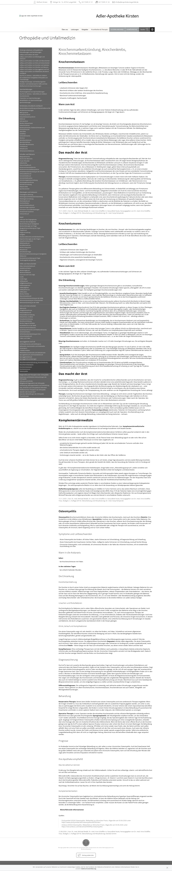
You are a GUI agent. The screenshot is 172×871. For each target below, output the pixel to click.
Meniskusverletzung (26, 321)
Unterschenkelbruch (26, 336)
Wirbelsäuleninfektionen (27, 151)
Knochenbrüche (24, 96)
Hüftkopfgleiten (24, 287)
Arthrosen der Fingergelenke (28, 219)
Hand (21, 217)
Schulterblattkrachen (26, 178)
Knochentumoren (25, 369)
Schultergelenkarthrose (27, 182)
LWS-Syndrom (24, 121)
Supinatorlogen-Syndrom (27, 207)
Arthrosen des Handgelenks (28, 222)
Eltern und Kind (117, 29)
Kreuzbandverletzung (26, 319)
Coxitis (22, 277)
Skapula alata (24, 186)
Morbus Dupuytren (25, 247)
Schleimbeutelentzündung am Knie (30, 334)
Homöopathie (132, 29)
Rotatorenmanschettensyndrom (29, 169)
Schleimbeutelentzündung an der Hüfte (31, 298)
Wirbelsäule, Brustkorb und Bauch (31, 106)
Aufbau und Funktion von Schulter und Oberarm (34, 67)
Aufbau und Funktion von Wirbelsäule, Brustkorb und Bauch (34, 72)
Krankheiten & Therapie (99, 29)
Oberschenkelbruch (25, 296)
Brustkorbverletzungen (27, 110)
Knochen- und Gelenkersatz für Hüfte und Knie (33, 84)
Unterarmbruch (24, 214)
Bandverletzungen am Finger (28, 226)
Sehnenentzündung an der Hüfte (29, 302)
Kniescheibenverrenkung (27, 315)
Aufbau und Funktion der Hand (29, 54)
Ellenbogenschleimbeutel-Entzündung (31, 197)
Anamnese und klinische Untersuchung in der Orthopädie (33, 378)
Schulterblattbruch (25, 176)
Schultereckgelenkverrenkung (29, 180)
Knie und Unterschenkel (28, 306)
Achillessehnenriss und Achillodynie (30, 344)
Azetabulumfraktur (25, 268)
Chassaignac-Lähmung (26, 194)
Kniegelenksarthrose (26, 310)
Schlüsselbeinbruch (25, 174)
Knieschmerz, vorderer (26, 317)
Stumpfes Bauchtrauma (27, 144)
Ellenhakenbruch (25, 201)
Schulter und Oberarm (27, 154)
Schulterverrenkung (26, 184)
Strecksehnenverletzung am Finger (30, 258)
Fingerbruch (23, 230)
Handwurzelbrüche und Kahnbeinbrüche (32, 237)
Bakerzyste (23, 308)
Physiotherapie (24, 396)
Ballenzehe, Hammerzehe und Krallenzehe (32, 346)
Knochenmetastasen (26, 367)
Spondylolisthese (25, 142)
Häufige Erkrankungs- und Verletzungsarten (32, 82)
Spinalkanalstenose (25, 140)
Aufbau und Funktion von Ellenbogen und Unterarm (32, 58)
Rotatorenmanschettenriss (28, 167)
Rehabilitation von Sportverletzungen (31, 100)
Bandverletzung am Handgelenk (29, 224)
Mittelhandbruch (25, 243)
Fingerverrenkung (25, 232)
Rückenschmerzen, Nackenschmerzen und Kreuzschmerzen (32, 128)
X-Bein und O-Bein (25, 338)
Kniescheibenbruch (25, 312)
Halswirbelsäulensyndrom (27, 117)
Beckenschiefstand (25, 272)
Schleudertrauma (25, 136)
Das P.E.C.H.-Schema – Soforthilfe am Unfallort (33, 75)
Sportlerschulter (24, 189)
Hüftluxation (23, 292)
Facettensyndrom (25, 115)
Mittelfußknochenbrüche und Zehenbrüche (32, 353)
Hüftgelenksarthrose (26, 283)
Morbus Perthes (24, 294)
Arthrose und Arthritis (26, 381)
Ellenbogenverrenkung (26, 199)
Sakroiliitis (23, 131)
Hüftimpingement (25, 285)
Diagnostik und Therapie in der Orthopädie (34, 375)
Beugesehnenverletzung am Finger (30, 228)
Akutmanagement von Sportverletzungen (32, 92)
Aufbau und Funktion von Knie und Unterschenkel (34, 63)
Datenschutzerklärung (88, 869)
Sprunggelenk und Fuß (27, 342)
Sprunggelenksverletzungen (28, 359)
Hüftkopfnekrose (25, 289)
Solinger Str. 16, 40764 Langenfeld (64, 2)
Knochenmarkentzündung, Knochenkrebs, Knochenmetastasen (34, 363)
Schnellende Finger (25, 252)
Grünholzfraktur (24, 203)
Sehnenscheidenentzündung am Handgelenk (33, 254)
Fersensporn (23, 348)
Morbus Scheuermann (26, 123)
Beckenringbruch (25, 270)
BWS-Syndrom (24, 112)
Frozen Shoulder (25, 161)
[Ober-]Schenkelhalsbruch (27, 266)
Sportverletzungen (26, 89)
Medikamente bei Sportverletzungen (30, 86)
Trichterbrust (23, 146)
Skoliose (22, 138)
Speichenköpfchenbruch (27, 205)
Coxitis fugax (23, 279)
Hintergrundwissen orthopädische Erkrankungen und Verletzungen (31, 51)
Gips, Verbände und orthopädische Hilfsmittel (33, 387)
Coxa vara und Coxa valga (27, 275)
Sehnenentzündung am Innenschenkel (31, 300)
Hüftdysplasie (24, 281)
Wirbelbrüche (24, 149)
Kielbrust (22, 119)
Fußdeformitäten (25, 350)
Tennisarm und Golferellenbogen (29, 209)
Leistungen (75, 29)
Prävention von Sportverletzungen (30, 98)
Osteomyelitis (24, 371)
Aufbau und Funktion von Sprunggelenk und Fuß (34, 69)
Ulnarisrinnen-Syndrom (27, 211)
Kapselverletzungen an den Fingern (30, 239)
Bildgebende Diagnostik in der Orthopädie (32, 383)
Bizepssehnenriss (25, 157)
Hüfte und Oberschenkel (28, 264)
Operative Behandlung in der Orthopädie (32, 394)
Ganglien (22, 234)
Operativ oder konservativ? (28, 392)
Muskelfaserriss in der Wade (28, 325)
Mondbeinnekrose (25, 245)
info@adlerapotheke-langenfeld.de (126, 2)
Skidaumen (23, 256)
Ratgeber (85, 29)
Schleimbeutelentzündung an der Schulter (32, 171)
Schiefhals (23, 134)
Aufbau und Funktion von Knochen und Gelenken (34, 65)
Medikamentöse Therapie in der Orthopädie (32, 390)
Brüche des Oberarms (26, 159)
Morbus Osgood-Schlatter (27, 323)
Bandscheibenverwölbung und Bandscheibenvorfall (35, 108)
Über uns (65, 29)
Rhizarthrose (23, 250)
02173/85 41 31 (87, 2)
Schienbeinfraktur (25, 332)
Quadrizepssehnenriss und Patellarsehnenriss (33, 330)
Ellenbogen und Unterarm (28, 192)
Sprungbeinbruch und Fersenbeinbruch (31, 355)
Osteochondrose (25, 125)
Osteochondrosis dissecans (28, 327)
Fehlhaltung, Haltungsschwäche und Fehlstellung (34, 385)
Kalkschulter (23, 163)
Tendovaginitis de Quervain (28, 260)
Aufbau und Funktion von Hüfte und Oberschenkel (35, 61)
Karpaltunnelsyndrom (26, 241)
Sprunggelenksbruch (26, 357)
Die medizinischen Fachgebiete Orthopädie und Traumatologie (34, 78)
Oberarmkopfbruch (25, 165)
